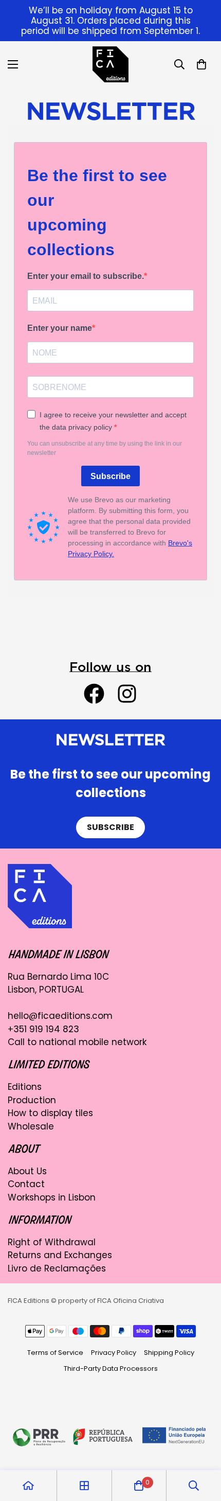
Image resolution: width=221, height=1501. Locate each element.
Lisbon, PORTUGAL (46, 989)
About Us (27, 1171)
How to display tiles (50, 1113)
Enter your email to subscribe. (85, 276)
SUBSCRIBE (110, 827)
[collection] (84, 1485)
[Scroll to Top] (202, 1446)
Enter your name (59, 328)
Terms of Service (55, 1352)
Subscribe (110, 476)
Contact (26, 1184)
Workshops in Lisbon (52, 1197)
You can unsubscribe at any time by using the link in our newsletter (104, 448)
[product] (28, 1485)
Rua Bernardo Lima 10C (58, 976)
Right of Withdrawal (52, 1242)
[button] (201, 64)
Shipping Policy (169, 1352)
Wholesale (31, 1126)
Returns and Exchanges (60, 1255)
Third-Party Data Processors (111, 1368)
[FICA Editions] (110, 64)
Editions (25, 1087)
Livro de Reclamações (57, 1268)
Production (32, 1100)
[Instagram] (127, 693)
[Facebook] (94, 693)
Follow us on (110, 667)
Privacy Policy (113, 1352)
